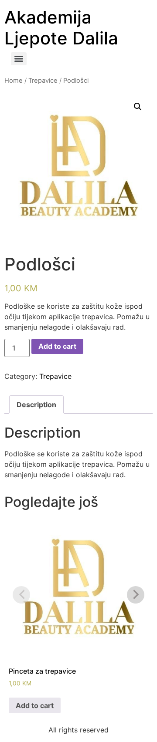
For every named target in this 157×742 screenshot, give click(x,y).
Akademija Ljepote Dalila (61, 28)
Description (36, 404)
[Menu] (19, 58)
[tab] (36, 404)
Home (13, 80)
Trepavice (43, 80)
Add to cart (57, 346)
